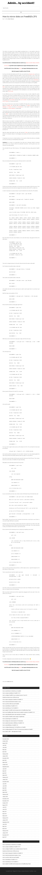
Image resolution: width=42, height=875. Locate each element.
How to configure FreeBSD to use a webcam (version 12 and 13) (15, 695)
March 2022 (5, 762)
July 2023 (4, 745)
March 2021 (5, 775)
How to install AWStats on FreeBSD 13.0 (10, 725)
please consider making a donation (32, 62)
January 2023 (5, 756)
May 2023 (4, 749)
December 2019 (6, 798)
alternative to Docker (7, 106)
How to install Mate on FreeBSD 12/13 (10, 705)
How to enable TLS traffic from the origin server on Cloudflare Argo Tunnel (17, 710)
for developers (20, 106)
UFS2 (7, 113)
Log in (35, 871)
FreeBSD (8, 681)
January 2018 (5, 832)
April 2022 (5, 760)
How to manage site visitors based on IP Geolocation (13, 720)
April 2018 (5, 828)
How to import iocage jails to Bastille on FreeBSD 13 (13, 699)
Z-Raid (26, 132)
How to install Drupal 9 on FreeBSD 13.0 (10, 718)
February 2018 (5, 830)
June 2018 (5, 824)
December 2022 (6, 758)
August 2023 (5, 743)
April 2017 (5, 837)
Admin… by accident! (9, 841)
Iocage (28, 105)
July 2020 (4, 783)
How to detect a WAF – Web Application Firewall (12, 731)
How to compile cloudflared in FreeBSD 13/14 (11, 693)
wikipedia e (31, 74)
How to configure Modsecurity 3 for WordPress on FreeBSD (14, 727)
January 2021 (5, 779)
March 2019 (5, 815)
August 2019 (5, 805)
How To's (11, 681)
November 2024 (6, 739)
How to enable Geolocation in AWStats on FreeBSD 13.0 (13, 723)
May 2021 (4, 771)
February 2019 (5, 817)
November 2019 (6, 800)
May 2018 (4, 826)
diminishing (36, 79)
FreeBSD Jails (9, 105)
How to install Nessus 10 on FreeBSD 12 (10, 708)
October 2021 (5, 764)
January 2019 (5, 820)
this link (20, 68)
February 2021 (5, 777)
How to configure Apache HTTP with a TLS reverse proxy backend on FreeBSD (18, 729)
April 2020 (5, 790)
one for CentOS (23, 99)
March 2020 (5, 792)
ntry (34, 74)
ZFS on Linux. (10, 91)
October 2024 (5, 741)
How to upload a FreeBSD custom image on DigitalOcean (13, 716)
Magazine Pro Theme (17, 871)
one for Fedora (5, 101)
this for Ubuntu (12, 99)
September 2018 (6, 822)
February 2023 (5, 753)
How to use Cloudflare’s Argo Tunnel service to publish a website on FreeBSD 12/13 (19, 712)
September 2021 (6, 766)
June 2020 (5, 785)
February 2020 (5, 794)
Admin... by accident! (21, 2)
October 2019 (5, 803)
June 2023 (5, 747)
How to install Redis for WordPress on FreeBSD (12, 691)
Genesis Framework (25, 871)
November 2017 (6, 835)
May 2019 (4, 811)
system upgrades (11, 108)
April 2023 (5, 751)
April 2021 (5, 773)
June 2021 (5, 768)
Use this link (6, 65)
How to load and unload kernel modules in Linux (12, 701)
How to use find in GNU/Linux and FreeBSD (11, 703)
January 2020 (5, 796)
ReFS (4, 86)
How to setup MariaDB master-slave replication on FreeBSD (14, 714)
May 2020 (4, 788)
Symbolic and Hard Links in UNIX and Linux (11, 697)
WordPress (31, 871)
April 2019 (5, 813)
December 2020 (6, 781)
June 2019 (5, 809)
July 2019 (4, 807)
